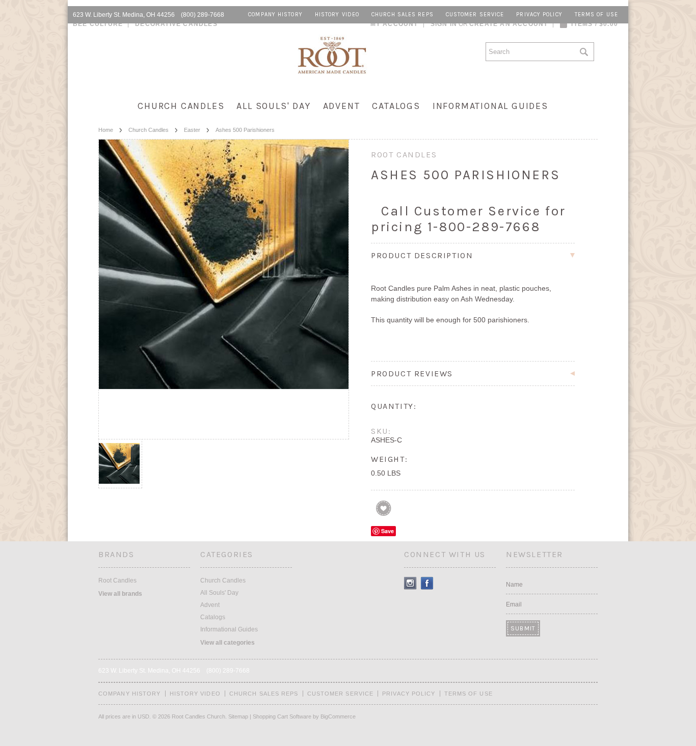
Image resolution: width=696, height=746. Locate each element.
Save (387, 531)
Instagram (410, 583)
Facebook (427, 583)
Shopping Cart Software (282, 716)
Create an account (508, 23)
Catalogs (396, 106)
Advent (341, 106)
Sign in (444, 23)
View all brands (120, 593)
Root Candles (117, 580)
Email (514, 604)
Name (514, 584)
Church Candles (181, 106)
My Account (394, 23)
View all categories (227, 642)
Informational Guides (490, 106)
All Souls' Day (273, 106)
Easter (192, 130)
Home (105, 130)
